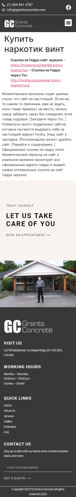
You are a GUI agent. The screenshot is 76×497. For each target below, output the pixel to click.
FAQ (6, 432)
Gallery (8, 421)
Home (7, 405)
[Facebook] (68, 7)
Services (9, 416)
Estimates (10, 426)
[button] (68, 22)
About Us (9, 410)
